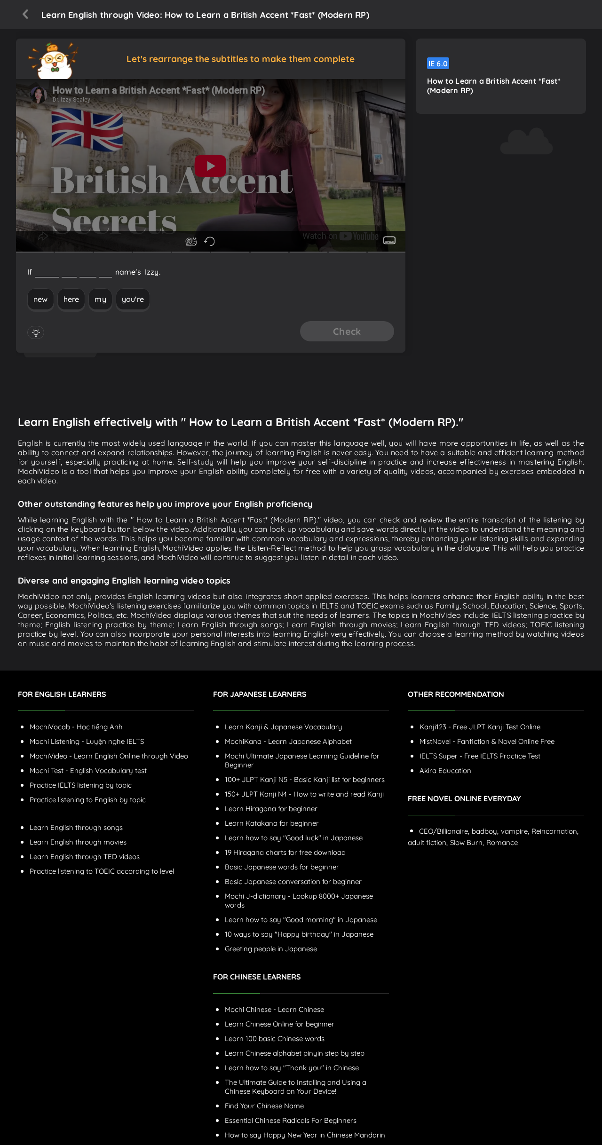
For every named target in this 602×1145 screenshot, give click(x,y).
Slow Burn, (467, 842)
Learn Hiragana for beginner (271, 808)
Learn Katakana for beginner (272, 823)
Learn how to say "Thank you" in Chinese (292, 1067)
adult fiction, (428, 842)
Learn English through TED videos (85, 856)
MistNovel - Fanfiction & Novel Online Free (487, 741)
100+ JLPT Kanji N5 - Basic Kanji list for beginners (305, 779)
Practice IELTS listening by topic (81, 785)
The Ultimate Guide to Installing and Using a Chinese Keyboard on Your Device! (295, 1087)
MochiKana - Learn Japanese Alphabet (288, 741)
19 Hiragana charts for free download (285, 852)
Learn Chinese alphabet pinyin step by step (294, 1053)
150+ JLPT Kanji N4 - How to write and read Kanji (304, 794)
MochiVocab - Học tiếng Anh (76, 726)
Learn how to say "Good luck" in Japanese (294, 837)
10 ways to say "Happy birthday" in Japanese (299, 934)
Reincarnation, (554, 831)
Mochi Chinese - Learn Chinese (274, 1009)
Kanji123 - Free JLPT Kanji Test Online (480, 726)
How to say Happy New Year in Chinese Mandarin (305, 1134)
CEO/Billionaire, (444, 831)
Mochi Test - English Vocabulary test (88, 770)
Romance (502, 842)
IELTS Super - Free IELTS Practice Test (480, 755)
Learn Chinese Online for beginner (279, 1023)
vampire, (515, 831)
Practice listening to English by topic (88, 799)
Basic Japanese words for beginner (282, 866)
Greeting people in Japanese (271, 948)
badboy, (485, 831)
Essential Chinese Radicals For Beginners (290, 1120)
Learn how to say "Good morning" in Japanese (301, 919)
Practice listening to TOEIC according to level (102, 871)
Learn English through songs (76, 827)
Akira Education (445, 770)
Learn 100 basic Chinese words (275, 1038)
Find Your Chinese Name (264, 1105)
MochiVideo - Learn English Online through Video (109, 755)
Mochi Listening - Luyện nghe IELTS (87, 741)
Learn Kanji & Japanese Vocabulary (283, 726)
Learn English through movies (78, 841)
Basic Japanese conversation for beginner (293, 881)
